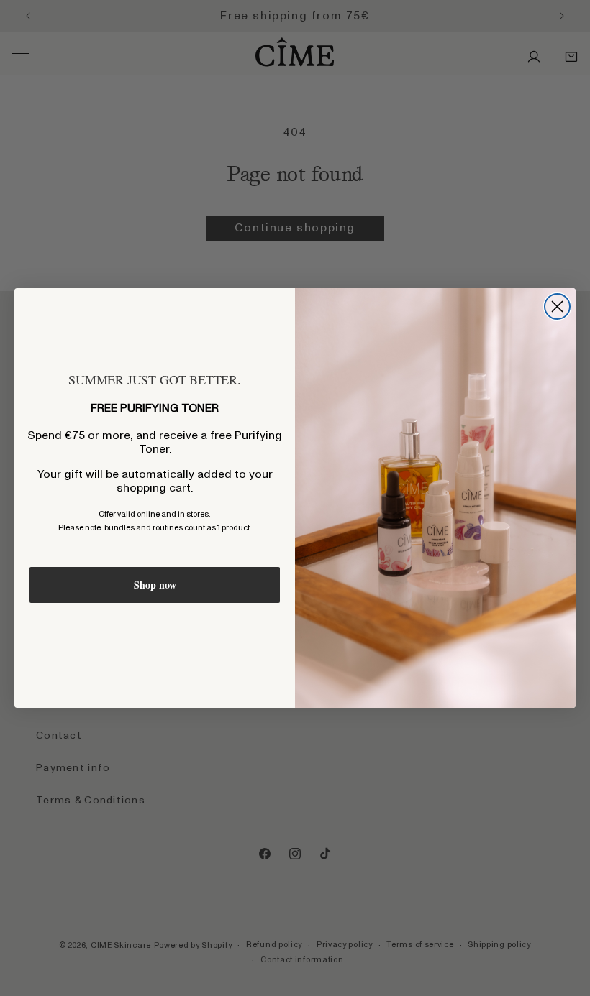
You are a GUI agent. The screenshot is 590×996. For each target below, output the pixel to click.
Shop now (155, 584)
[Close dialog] (557, 306)
